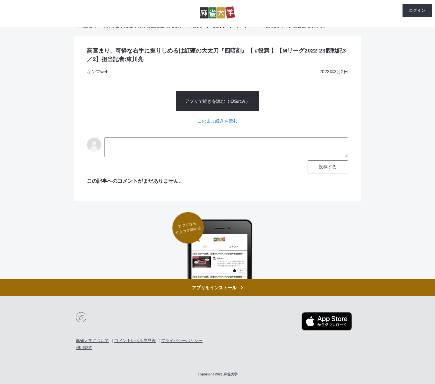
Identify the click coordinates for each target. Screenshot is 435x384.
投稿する (328, 166)
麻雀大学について (92, 340)
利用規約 (84, 347)
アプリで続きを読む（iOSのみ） (217, 101)
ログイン (417, 10)
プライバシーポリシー (182, 340)
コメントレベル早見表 (135, 340)
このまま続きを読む (217, 120)
